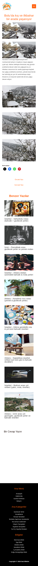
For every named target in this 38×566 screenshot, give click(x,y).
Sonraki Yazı (19, 185)
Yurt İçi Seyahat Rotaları (19, 529)
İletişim (19, 501)
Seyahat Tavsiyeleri (19, 527)
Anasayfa (19, 494)
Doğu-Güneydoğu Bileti (19, 552)
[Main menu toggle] (34, 6)
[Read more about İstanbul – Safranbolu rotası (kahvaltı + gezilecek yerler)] (19, 208)
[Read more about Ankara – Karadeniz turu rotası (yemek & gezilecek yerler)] (19, 288)
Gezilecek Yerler (19, 512)
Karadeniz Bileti (19, 547)
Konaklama (19, 514)
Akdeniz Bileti (19, 545)
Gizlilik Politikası (19, 498)
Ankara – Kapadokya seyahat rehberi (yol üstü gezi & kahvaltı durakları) (18, 360)
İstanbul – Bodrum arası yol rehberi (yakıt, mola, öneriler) (17, 386)
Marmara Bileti (19, 540)
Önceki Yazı (19, 179)
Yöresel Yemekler (19, 517)
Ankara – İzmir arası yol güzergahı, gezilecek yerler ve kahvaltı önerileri (17, 416)
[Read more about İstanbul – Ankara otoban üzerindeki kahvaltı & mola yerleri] (19, 262)
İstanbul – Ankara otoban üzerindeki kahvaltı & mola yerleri (18, 274)
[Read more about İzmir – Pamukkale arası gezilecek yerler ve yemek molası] (19, 235)
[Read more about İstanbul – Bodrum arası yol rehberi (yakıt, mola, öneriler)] (19, 375)
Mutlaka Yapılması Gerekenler (19, 519)
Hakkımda (19, 496)
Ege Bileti (19, 542)
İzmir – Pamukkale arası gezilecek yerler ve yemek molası (18, 248)
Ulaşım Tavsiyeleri (19, 524)
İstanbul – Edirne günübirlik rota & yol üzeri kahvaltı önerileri (18, 328)
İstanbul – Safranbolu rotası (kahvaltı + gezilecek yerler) (16, 220)
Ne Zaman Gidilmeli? (19, 522)
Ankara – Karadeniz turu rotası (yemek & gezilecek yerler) (17, 300)
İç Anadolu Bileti (19, 550)
